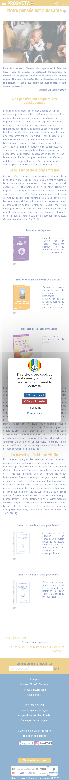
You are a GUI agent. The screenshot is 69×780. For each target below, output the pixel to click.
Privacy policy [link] (34, 413)
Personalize (34, 407)
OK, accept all (35, 395)
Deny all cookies (35, 401)
